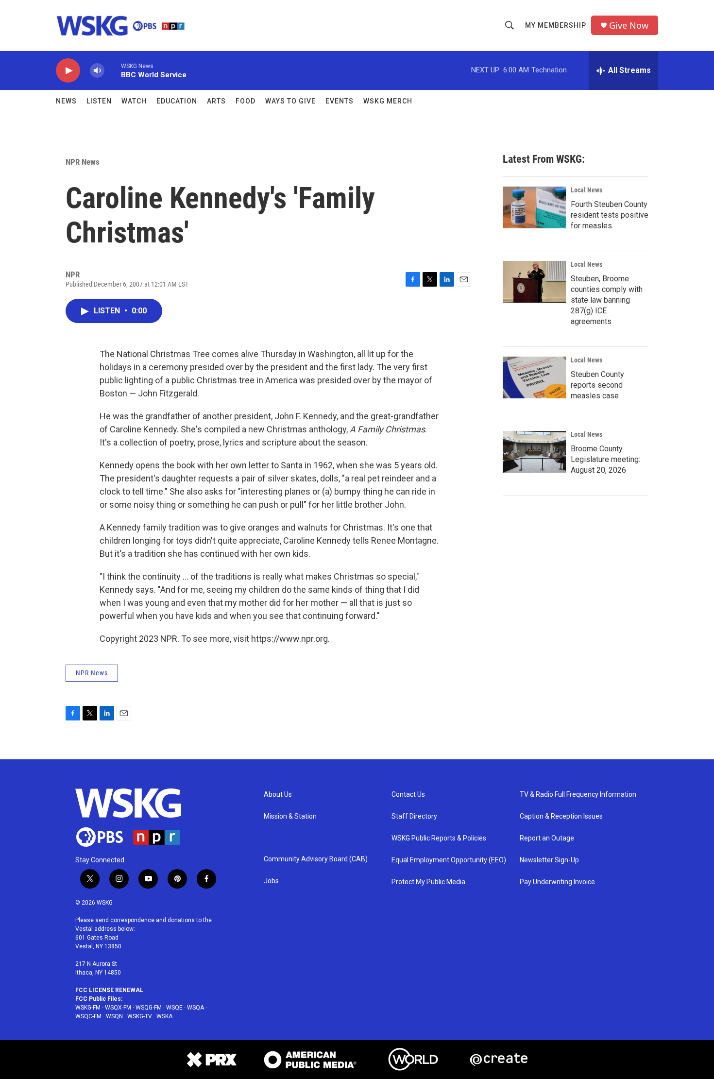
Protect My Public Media (428, 882)
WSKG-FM (88, 1007)
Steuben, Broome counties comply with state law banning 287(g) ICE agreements (607, 300)
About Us (278, 794)
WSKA (164, 1016)
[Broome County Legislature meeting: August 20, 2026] (534, 452)
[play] (68, 70)
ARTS (216, 101)
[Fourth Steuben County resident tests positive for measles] (534, 207)
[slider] (112, 70)
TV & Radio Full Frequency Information (578, 794)
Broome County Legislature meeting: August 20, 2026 (605, 459)
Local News (586, 190)
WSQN (114, 1016)
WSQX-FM (118, 1007)
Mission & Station (290, 816)
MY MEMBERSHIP (555, 25)
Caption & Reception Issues (561, 816)
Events (339, 101)
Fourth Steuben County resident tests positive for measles (609, 215)
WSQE (174, 1007)
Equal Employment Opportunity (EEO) (448, 860)
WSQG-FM (149, 1007)
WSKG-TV (139, 1016)
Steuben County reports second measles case (597, 385)
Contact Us (408, 794)
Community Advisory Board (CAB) (316, 859)
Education (176, 101)
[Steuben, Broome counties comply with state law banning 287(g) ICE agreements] (534, 282)
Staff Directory (414, 816)
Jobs (271, 881)
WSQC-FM (88, 1016)
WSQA (195, 1007)
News (66, 101)
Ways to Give (290, 101)
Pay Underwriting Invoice (557, 882)
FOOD (245, 101)
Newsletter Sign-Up (549, 860)
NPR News (83, 162)
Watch (134, 101)
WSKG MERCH (387, 101)
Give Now (628, 25)
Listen (99, 101)
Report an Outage (547, 838)
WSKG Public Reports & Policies (438, 838)
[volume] (97, 71)
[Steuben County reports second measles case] (534, 377)
